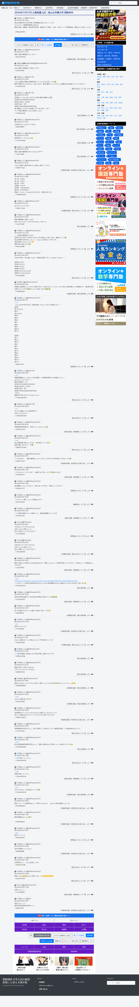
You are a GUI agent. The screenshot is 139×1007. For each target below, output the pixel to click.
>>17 (16, 409)
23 (18, 481)
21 (17, 454)
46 (18, 828)
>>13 (16, 375)
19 (17, 422)
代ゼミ (84, 925)
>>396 (17, 758)
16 (17, 298)
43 (18, 783)
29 (18, 574)
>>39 (16, 742)
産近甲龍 (49, 8)
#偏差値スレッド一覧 (79, 504)
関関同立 (38, 8)
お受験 (84, 929)
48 (18, 857)
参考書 (117, 131)
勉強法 (100, 131)
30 (18, 592)
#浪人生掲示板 (81, 59)
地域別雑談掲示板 (34, 951)
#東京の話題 (68, 431)
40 (18, 737)
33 (18, 635)
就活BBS (74, 951)
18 (17, 404)
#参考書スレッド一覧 (79, 431)
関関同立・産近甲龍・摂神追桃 (107, 56)
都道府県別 (105, 8)
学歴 (108, 145)
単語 (119, 142)
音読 (116, 163)
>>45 (16, 833)
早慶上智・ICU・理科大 (10, 8)
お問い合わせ (43, 989)
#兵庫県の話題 (66, 210)
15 (17, 282)
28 (18, 558)
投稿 (58, 45)
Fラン (100, 145)
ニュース (24, 947)
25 (18, 508)
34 (18, 649)
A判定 (117, 149)
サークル (101, 156)
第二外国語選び (114, 159)
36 (18, 678)
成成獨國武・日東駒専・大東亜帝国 (108, 59)
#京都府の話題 (71, 59)
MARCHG (26, 8)
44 (18, 799)
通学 (116, 138)
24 (18, 495)
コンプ (117, 145)
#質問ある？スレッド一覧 (78, 34)
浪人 (108, 131)
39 (18, 724)
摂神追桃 (60, 8)
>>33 (16, 653)
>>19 (16, 440)
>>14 (16, 302)
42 (18, 767)
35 (18, 662)
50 (18, 885)
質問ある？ (102, 128)
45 (18, 812)
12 (17, 215)
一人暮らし (112, 156)
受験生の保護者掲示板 (104, 65)
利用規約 (42, 982)
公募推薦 (119, 135)
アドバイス (102, 159)
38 (18, 708)
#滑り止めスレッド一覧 (79, 73)
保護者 (64, 929)
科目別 (24, 929)
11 (17, 201)
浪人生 (44, 929)
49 (18, 871)
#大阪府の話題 (65, 170)
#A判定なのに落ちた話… (78, 170)
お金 (44, 947)
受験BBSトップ (87, 45)
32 (18, 619)
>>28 (16, 579)
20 (18, 436)
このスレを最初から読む (25, 45)
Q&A (84, 947)
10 (17, 174)
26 (18, 522)
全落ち (120, 128)
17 (17, 371)
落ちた (100, 142)
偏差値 (100, 149)
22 (18, 467)
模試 (111, 128)
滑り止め (101, 152)
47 (18, 844)
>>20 (16, 458)
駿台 (44, 925)
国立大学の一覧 (102, 46)
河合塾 (24, 925)
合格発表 (101, 135)
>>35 (16, 697)
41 (17, 753)
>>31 (16, 624)
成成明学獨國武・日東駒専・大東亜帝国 (82, 8)
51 (17, 898)
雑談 (64, 947)
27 (18, 540)
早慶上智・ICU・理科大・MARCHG (108, 53)
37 (18, 692)
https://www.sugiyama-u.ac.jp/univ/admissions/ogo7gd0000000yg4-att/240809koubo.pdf (46, 581)
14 (17, 253)
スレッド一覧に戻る (71, 45)
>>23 (16, 499)
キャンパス (112, 152)
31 (17, 606)
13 (17, 230)
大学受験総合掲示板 (42, 935)
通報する (58, 941)
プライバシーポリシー (46, 985)
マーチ (100, 138)
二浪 (110, 135)
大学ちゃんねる (46, 941)
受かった (110, 142)
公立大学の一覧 (102, 50)
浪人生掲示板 (101, 62)
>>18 (16, 472)
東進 (64, 925)
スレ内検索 (47, 45)
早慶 (108, 138)
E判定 (109, 149)
